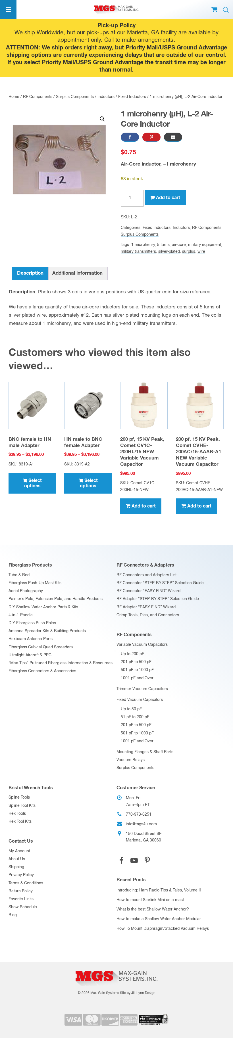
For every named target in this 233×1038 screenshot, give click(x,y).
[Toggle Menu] (8, 9)
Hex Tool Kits (20, 822)
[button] (102, 119)
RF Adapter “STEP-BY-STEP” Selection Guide (157, 599)
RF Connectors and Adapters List (146, 575)
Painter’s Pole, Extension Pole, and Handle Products (56, 599)
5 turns (163, 245)
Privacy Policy (21, 875)
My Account (19, 851)
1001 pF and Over (137, 678)
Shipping (16, 867)
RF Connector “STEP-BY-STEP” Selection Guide (160, 583)
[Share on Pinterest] (151, 137)
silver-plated (169, 252)
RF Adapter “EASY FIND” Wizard (146, 607)
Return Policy (21, 891)
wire (201, 252)
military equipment (204, 245)
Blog (13, 915)
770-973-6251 (138, 814)
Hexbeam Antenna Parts (31, 639)
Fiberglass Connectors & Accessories (42, 671)
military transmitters (138, 252)
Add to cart (168, 197)
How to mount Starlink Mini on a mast (150, 900)
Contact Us (21, 841)
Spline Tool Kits (22, 806)
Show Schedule (23, 907)
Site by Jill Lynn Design (137, 993)
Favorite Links (21, 899)
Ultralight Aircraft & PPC (30, 655)
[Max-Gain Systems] (116, 969)
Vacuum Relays (130, 760)
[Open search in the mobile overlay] (226, 10)
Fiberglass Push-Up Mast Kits (35, 583)
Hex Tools (17, 814)
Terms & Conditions (26, 883)
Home (14, 97)
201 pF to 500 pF (136, 662)
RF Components (37, 97)
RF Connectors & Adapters (145, 565)
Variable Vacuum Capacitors (142, 645)
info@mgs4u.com (141, 824)
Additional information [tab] (77, 273)
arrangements (155, 40)
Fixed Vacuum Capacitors (139, 700)
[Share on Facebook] (130, 137)
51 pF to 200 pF (135, 717)
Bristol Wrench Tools (31, 788)
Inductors (106, 97)
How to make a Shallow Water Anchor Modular (158, 919)
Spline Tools (19, 797)
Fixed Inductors (132, 97)
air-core (179, 245)
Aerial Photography (26, 591)
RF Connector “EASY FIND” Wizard (148, 591)
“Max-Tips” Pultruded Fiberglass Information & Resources (61, 663)
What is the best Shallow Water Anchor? (152, 909)
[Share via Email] (173, 137)
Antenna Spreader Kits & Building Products (47, 631)
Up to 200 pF (132, 654)
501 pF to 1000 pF (137, 670)
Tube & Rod (19, 575)
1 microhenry (143, 245)
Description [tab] (30, 273)
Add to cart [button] (144, 506)
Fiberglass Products (30, 565)
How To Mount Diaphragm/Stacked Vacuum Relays (162, 929)
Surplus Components (75, 97)
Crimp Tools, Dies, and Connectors (147, 615)
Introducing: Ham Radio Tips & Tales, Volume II (158, 890)
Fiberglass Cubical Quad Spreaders (41, 647)
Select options (33, 483)
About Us (17, 859)
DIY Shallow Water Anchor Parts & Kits (43, 607)
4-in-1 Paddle (21, 615)
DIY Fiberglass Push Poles (32, 623)
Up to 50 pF (131, 709)
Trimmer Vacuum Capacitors (142, 689)
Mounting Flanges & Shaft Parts (144, 752)
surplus (188, 252)
